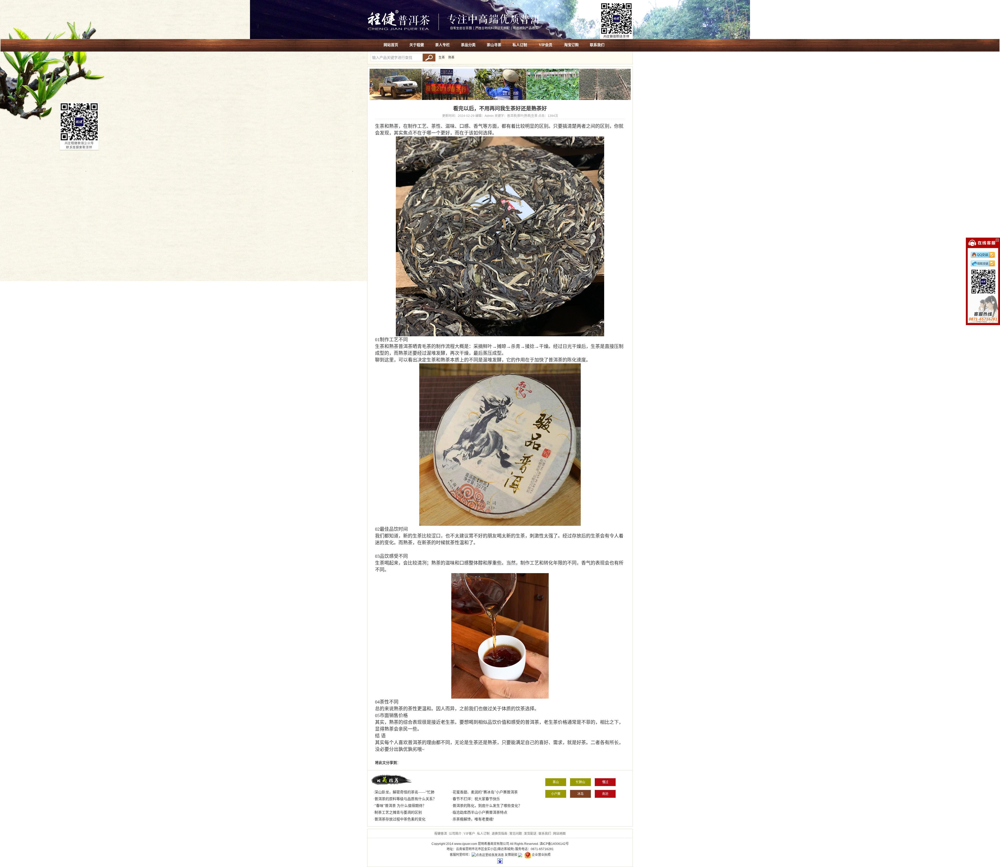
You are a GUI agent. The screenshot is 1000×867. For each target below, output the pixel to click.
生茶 (442, 57)
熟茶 (451, 57)
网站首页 (391, 45)
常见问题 (515, 834)
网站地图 (559, 834)
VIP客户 (469, 834)
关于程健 (416, 45)
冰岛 (580, 794)
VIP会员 (545, 45)
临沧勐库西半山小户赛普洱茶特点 (480, 812)
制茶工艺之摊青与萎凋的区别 (398, 812)
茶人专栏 (442, 45)
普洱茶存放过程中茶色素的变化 (400, 819)
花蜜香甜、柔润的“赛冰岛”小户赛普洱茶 (485, 792)
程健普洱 (440, 834)
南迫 (605, 794)
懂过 (605, 782)
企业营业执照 (541, 855)
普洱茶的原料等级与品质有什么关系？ (405, 799)
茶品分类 (468, 45)
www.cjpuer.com (465, 844)
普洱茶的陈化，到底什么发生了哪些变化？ (487, 806)
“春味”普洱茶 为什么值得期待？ (400, 806)
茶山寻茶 (494, 45)
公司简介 (455, 834)
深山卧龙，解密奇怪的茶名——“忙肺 (404, 792)
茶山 (556, 782)
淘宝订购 (571, 45)
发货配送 (530, 834)
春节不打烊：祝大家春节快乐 (476, 799)
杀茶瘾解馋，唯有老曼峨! (473, 819)
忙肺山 (580, 782)
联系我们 (597, 45)
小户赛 (555, 794)
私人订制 (519, 45)
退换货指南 (499, 834)
